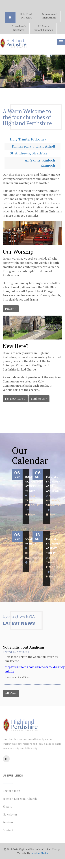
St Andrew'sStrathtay (19, 28)
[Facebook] (6, 758)
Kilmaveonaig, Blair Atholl (33, 146)
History (7, 806)
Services (8, 822)
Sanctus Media (39, 853)
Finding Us (38, 399)
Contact (8, 830)
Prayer (10, 309)
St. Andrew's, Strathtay (28, 153)
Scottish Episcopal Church (20, 798)
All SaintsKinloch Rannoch (43, 28)
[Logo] (32, 725)
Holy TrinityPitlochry (27, 15)
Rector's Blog (11, 790)
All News (11, 693)
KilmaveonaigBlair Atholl (49, 15)
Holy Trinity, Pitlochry (28, 139)
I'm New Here (14, 399)
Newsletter (10, 814)
